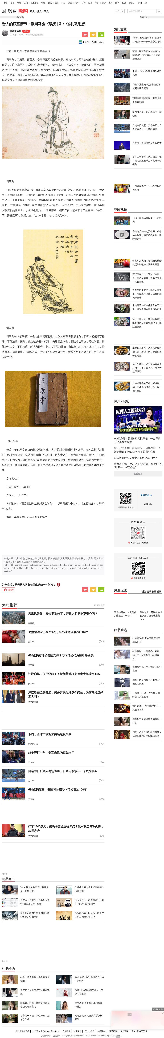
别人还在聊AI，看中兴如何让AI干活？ (135, 457)
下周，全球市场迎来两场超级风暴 (49, 734)
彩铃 (154, 591)
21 (103, 744)
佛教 (110, 3)
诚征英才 (77, 1031)
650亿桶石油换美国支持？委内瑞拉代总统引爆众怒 (61, 655)
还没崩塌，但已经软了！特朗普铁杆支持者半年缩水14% (64, 674)
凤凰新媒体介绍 (22, 1031)
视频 (19, 3)
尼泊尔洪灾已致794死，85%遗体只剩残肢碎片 (58, 632)
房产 (77, 3)
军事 (90, 3)
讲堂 (144, 591)
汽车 (70, 3)
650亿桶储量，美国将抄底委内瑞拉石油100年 (57, 789)
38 (103, 799)
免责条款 (102, 1031)
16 (103, 683)
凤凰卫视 (34, 3)
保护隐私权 (89, 1031)
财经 (43, 3)
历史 (32, 11)
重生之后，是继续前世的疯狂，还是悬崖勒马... (151, 615)
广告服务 (66, 1031)
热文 (39, 11)
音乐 (149, 591)
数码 (124, 3)
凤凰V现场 (121, 401)
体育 (57, 3)
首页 (6, 3)
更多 (131, 3)
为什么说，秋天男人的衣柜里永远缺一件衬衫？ (29, 584)
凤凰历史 (144, 495)
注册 (140, 3)
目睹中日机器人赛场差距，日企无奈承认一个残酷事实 (62, 771)
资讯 (12, 3)
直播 (26, 3)
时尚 (63, 3)
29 (103, 641)
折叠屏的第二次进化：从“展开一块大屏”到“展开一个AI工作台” (138, 465)
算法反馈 (100, 605)
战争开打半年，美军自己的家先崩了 (51, 752)
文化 (97, 3)
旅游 (104, 3)
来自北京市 (26, 34)
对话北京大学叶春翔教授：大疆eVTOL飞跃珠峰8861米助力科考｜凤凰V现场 (137, 449)
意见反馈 (113, 1031)
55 (103, 665)
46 (103, 762)
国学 (117, 3)
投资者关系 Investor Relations (46, 1031)
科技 (84, 3)
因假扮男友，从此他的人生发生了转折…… (125, 614)
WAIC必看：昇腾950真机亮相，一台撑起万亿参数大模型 (137, 440)
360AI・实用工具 (92, 42)
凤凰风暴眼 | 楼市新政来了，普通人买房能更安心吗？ (63, 613)
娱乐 (50, 3)
